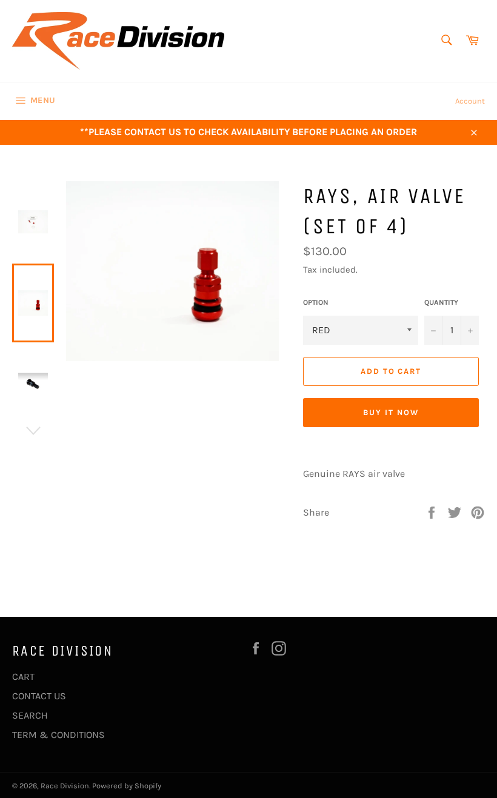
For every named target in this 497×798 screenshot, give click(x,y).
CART (23, 676)
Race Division (65, 785)
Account (470, 100)
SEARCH (30, 715)
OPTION (316, 302)
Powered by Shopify (126, 785)
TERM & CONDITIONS (58, 734)
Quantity (441, 302)
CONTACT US (39, 696)
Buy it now (391, 412)
